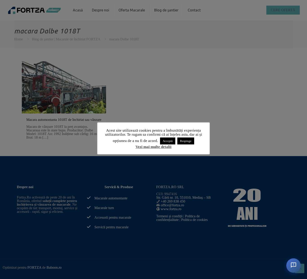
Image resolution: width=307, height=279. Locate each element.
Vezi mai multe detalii (153, 147)
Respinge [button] (185, 141)
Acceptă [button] (168, 141)
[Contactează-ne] (293, 265)
